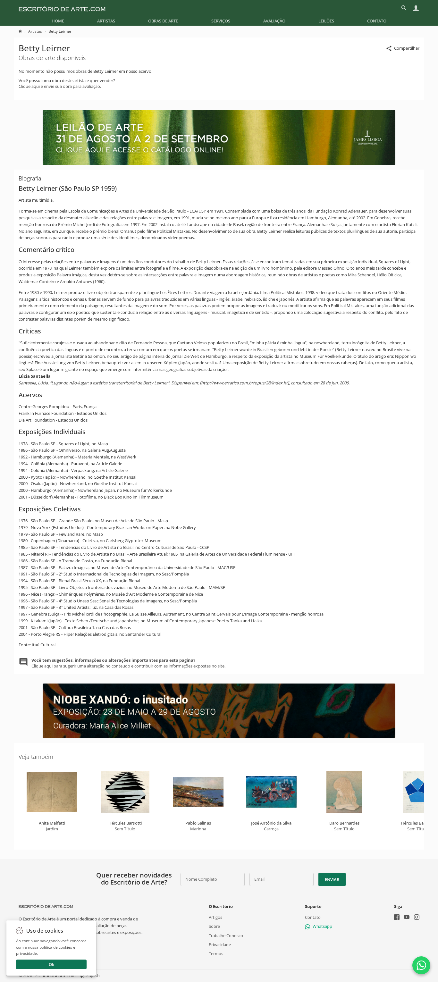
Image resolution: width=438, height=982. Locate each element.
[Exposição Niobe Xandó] (219, 737)
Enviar (332, 879)
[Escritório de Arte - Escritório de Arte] (46, 906)
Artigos (215, 917)
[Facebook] (397, 917)
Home (58, 21)
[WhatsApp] (421, 965)
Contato (376, 21)
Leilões (326, 21)
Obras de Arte (163, 21)
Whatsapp (322, 926)
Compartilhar (406, 48)
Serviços (220, 21)
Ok (51, 964)
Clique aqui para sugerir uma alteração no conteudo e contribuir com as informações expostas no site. (128, 663)
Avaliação (274, 21)
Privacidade (220, 944)
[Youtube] (406, 917)
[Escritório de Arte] (62, 8)
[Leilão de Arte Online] (219, 163)
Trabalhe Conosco (226, 935)
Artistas (106, 21)
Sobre (214, 926)
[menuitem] (58, 21)
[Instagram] (416, 917)
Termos (216, 953)
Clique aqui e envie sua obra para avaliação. (60, 86)
